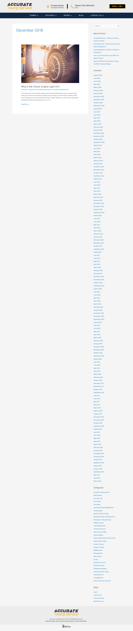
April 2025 (97, 121)
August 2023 (98, 179)
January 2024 (98, 164)
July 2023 (97, 182)
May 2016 (97, 438)
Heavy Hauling (98, 535)
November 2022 (99, 206)
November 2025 (99, 99)
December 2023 (99, 167)
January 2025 (98, 130)
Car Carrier (97, 501)
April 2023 (97, 191)
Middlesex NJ (98, 550)
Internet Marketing (66, 621)
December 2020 (99, 276)
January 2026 (98, 93)
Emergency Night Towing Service (104, 517)
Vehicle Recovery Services (102, 581)
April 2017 (97, 405)
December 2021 (99, 240)
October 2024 (98, 139)
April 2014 (97, 478)
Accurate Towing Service (29, 89)
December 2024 (99, 133)
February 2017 (98, 411)
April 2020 (97, 301)
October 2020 (98, 283)
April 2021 (97, 264)
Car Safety (97, 504)
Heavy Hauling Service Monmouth (104, 538)
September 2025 (99, 106)
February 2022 (98, 234)
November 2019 (99, 316)
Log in (96, 592)
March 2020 (97, 304)
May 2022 (97, 225)
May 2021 (97, 261)
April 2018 (97, 371)
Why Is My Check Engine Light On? (40, 86)
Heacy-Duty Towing (100, 532)
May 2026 (97, 84)
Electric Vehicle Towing (101, 513)
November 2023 (99, 170)
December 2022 (99, 203)
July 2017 (97, 395)
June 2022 (97, 222)
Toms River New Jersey (101, 572)
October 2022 (98, 209)
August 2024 (98, 145)
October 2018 (98, 353)
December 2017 (99, 383)
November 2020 (99, 279)
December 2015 (99, 453)
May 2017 (97, 402)
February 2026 (98, 90)
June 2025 (97, 115)
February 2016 (98, 447)
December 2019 (99, 313)
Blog (81, 15)
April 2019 (97, 334)
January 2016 (98, 450)
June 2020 (97, 295)
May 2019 (97, 331)
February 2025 (98, 127)
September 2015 (99, 463)
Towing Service (99, 574)
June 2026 (97, 81)
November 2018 (99, 350)
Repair (67, 15)
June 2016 (97, 435)
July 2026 (97, 78)
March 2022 (97, 231)
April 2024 (97, 154)
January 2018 (98, 380)
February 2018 (98, 377)
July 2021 (97, 255)
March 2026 (97, 87)
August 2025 (98, 109)
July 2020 (97, 292)
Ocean (96, 559)
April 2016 (97, 441)
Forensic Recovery (100, 529)
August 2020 (98, 289)
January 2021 (98, 273)
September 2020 (99, 286)
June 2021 (97, 258)
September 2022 (99, 212)
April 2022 (97, 228)
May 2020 (97, 298)
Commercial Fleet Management (104, 507)
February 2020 (98, 307)
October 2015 (98, 459)
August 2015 (98, 466)
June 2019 (97, 328)
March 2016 (97, 444)
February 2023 (98, 197)
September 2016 (99, 426)
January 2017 (98, 414)
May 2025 (97, 118)
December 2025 (99, 96)
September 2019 (99, 319)
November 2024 (99, 136)
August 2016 (98, 429)
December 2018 (99, 347)
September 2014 (99, 472)
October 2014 (98, 469)
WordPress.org (98, 601)
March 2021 (97, 267)
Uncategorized (98, 578)
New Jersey (97, 556)
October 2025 (98, 103)
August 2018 (98, 359)
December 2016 (99, 417)
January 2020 (98, 310)
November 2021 (99, 243)
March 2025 (97, 124)
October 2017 (98, 389)
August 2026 (98, 75)
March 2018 (97, 374)
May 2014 (97, 475)
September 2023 (99, 176)
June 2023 (97, 185)
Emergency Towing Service (102, 520)
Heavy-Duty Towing (100, 541)
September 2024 (99, 142)
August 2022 (98, 215)
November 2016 (99, 420)
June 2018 (97, 365)
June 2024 (97, 148)
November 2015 (99, 456)
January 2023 (98, 200)
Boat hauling (98, 495)
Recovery (49, 15)
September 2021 (99, 249)
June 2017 (97, 398)
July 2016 (97, 432)
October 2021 (98, 246)
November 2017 (99, 386)
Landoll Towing (98, 544)
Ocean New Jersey (100, 562)
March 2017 (97, 408)
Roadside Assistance (44, 89)
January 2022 (98, 237)
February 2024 (98, 160)
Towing (32, 15)
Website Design (50, 621)
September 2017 (99, 392)
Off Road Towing (99, 565)
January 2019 (98, 344)
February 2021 (98, 270)
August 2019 (98, 322)
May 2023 (97, 188)
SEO (57, 621)
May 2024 (97, 151)
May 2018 (97, 368)
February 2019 (98, 340)
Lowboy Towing (99, 547)
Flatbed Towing (99, 523)
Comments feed (99, 598)
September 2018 (99, 356)
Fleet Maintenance (99, 526)
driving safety (98, 510)
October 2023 (98, 173)
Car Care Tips (98, 498)
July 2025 (97, 112)
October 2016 (98, 423)
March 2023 (97, 194)
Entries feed (97, 595)
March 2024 (97, 157)
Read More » (25, 104)
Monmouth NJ (98, 553)
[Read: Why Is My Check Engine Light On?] (50, 63)
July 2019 (97, 325)
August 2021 (98, 252)
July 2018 (97, 362)
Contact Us (96, 15)
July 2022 (97, 218)
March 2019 (97, 337)
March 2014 (97, 481)
